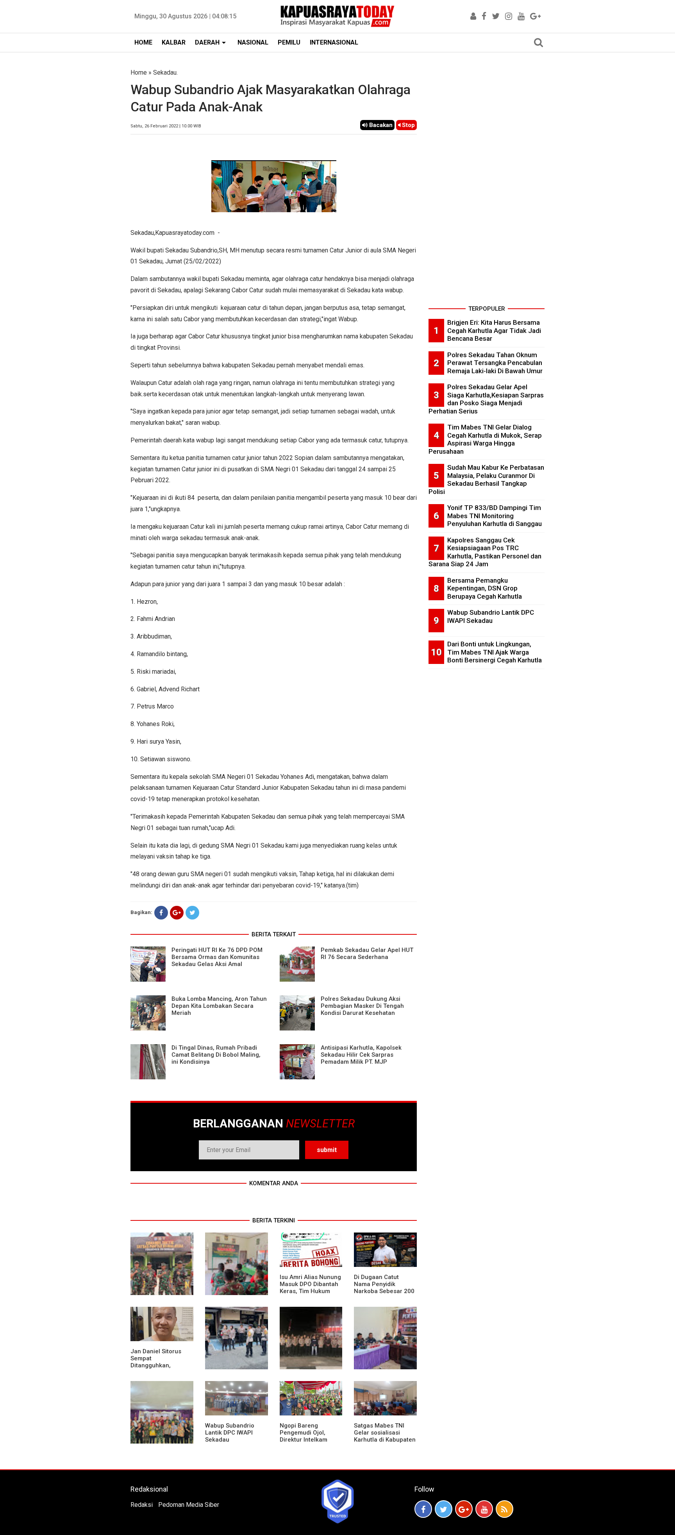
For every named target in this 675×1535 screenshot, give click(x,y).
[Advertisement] (487, 185)
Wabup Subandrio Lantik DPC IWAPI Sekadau (229, 1432)
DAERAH (207, 42)
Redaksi (141, 1504)
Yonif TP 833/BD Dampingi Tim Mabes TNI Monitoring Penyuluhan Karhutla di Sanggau (494, 516)
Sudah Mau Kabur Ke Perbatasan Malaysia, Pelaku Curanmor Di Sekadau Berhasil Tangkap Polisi (486, 479)
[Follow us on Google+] (464, 1509)
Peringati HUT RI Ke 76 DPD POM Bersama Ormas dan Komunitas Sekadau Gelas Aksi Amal (216, 957)
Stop (407, 125)
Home (138, 72)
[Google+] (177, 913)
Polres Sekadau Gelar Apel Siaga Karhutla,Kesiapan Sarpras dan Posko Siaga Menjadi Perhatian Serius (486, 399)
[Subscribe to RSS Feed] (504, 1509)
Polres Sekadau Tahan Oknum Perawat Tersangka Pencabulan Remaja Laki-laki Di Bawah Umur (495, 363)
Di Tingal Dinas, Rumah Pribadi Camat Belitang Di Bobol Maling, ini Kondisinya (216, 1054)
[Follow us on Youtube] (484, 1509)
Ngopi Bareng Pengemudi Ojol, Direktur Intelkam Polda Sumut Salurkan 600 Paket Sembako (310, 1439)
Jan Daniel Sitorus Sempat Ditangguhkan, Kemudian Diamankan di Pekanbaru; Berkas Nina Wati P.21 (160, 1369)
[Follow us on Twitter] (443, 1509)
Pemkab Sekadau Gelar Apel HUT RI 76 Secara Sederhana (367, 953)
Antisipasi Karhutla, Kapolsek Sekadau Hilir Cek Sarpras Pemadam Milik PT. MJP (361, 1054)
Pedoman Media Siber (188, 1504)
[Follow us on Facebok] (423, 1509)
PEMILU (289, 42)
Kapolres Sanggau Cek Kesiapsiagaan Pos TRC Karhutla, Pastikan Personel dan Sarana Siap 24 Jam (485, 552)
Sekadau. (165, 72)
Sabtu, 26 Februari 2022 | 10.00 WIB (165, 126)
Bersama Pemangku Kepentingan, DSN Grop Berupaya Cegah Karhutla (484, 588)
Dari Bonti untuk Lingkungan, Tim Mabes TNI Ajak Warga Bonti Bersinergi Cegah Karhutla (494, 652)
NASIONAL (253, 42)
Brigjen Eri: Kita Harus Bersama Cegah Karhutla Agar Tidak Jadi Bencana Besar (494, 330)
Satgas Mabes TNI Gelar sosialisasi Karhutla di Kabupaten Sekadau (385, 1436)
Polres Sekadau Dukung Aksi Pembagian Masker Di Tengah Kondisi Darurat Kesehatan (362, 1005)
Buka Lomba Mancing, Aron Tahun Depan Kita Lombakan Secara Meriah (219, 1005)
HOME (143, 42)
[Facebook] (161, 913)
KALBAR (174, 42)
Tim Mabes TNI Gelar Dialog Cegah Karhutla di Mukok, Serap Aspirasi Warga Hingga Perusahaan (485, 439)
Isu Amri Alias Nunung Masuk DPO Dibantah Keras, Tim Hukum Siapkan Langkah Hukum (310, 1291)
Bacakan (380, 125)
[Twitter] (192, 913)
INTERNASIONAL (334, 42)
